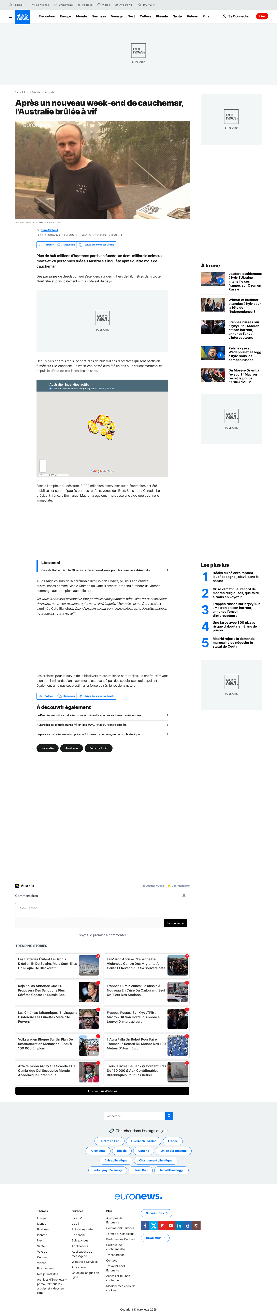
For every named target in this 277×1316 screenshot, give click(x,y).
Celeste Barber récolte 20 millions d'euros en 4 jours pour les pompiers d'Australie (95, 570)
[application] (102, 170)
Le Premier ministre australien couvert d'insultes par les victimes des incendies (89, 715)
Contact (111, 1260)
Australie (49, 92)
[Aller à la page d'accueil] (22, 17)
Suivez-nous (80, 1240)
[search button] (139, 5)
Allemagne (98, 1150)
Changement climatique (155, 1160)
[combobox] (160, 5)
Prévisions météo (83, 1229)
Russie (122, 1150)
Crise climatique (116, 1160)
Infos (25, 92)
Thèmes (42, 1211)
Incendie (48, 748)
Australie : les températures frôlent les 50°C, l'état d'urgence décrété (82, 724)
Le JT (75, 1223)
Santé (177, 16)
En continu (47, 16)
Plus (109, 1211)
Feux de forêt (98, 748)
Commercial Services (120, 1228)
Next (131, 16)
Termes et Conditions (120, 1233)
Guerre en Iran (109, 1141)
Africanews (79, 1267)
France (173, 1141)
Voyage (117, 16)
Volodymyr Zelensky (107, 1170)
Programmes (45, 1268)
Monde (81, 16)
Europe (65, 16)
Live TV (77, 1218)
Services (77, 1211)
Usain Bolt (141, 1170)
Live (262, 16)
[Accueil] (16, 92)
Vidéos (192, 16)
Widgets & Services (85, 1261)
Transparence (115, 1254)
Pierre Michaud (49, 230)
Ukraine (143, 1150)
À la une (210, 266)
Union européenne (174, 1150)
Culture (145, 16)
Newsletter (153, 1237)
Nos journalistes (47, 1273)
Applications (80, 1246)
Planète (162, 16)
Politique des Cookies (120, 1239)
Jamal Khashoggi (171, 1170)
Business (99, 16)
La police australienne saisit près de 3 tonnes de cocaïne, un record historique (88, 734)
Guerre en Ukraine (143, 1141)
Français (17, 4)
